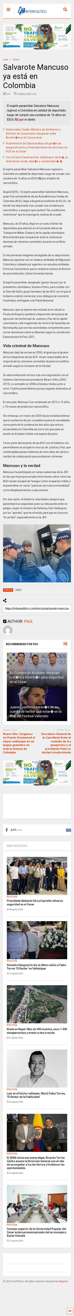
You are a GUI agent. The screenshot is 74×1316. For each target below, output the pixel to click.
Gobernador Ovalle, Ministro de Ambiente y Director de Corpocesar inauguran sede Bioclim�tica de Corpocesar (33, 133)
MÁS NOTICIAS (17, 845)
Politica (12, 897)
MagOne (63, 1281)
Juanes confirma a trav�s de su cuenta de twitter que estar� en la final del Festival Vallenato (35, 711)
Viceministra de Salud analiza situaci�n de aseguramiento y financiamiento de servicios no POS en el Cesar (37, 147)
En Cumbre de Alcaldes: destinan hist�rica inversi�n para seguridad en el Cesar (36, 677)
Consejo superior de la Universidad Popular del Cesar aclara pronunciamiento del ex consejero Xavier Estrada (36, 1232)
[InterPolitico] (30, 15)
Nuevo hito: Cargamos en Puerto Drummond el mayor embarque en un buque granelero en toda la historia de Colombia (19, 743)
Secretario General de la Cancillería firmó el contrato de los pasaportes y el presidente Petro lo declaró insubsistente (56, 743)
